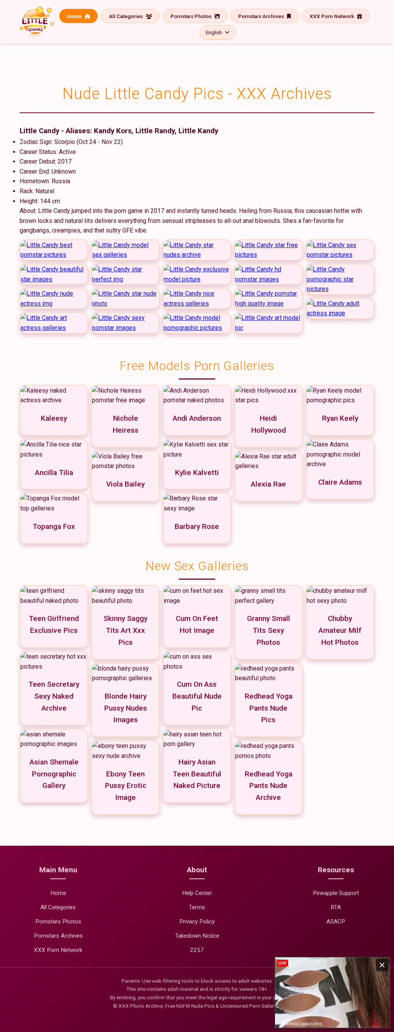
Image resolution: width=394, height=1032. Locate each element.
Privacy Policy (197, 921)
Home (75, 16)
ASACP (335, 921)
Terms (197, 907)
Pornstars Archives (261, 16)
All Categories (126, 16)
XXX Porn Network (332, 16)
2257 (197, 950)
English (214, 32)
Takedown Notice (197, 935)
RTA (336, 907)
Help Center (197, 893)
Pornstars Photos (191, 16)
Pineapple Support (336, 893)
